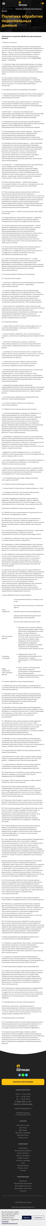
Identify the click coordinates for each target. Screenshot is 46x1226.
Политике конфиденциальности (10, 1222)
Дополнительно (23, 1135)
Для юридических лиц (23, 1186)
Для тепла (23, 1128)
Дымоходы (23, 1130)
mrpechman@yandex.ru (23, 1108)
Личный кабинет (23, 1165)
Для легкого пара (23, 1125)
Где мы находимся (23, 1155)
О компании (23, 1148)
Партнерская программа (23, 1183)
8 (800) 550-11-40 (23, 1101)
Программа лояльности (23, 1188)
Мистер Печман (7, 9)
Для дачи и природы (23, 1133)
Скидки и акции (23, 1158)
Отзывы (23, 1170)
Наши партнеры (23, 1153)
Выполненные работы (23, 1150)
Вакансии (23, 1181)
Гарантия (23, 1191)
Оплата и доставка (23, 1160)
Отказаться (38, 1217)
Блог (23, 1163)
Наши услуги (23, 1137)
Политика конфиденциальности (23, 1207)
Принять (27, 1217)
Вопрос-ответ (23, 1168)
